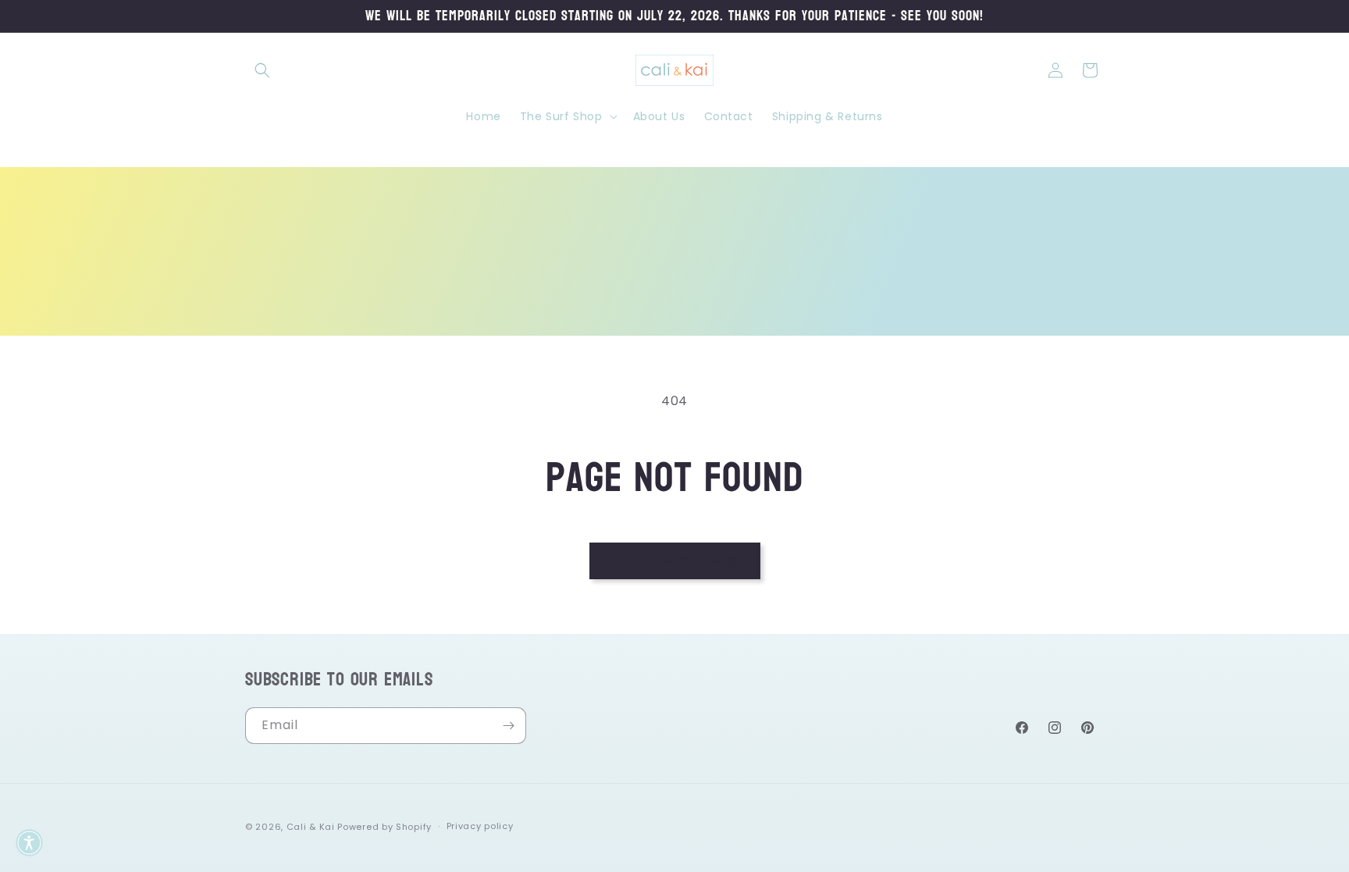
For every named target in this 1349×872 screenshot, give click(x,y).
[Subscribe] (508, 725)
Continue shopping (675, 560)
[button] (262, 70)
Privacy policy (480, 826)
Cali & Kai (311, 826)
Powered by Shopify (384, 826)
